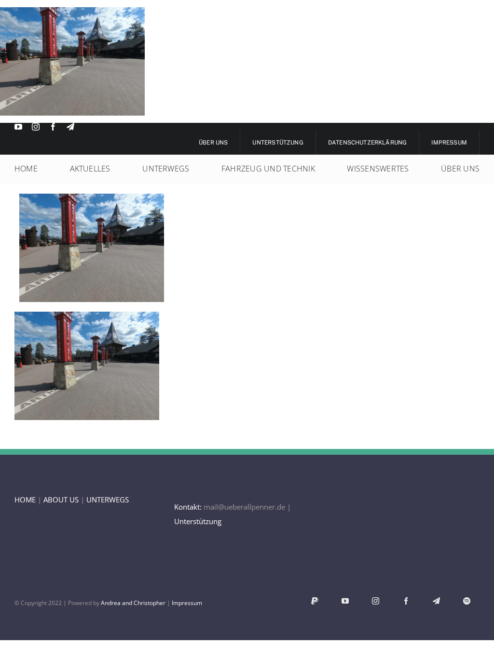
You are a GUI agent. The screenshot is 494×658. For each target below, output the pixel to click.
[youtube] (18, 127)
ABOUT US (61, 499)
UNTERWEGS (107, 499)
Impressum (187, 603)
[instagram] (36, 127)
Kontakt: (188, 507)
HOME (25, 499)
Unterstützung (197, 521)
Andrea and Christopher (133, 603)
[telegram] (70, 127)
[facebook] (53, 127)
